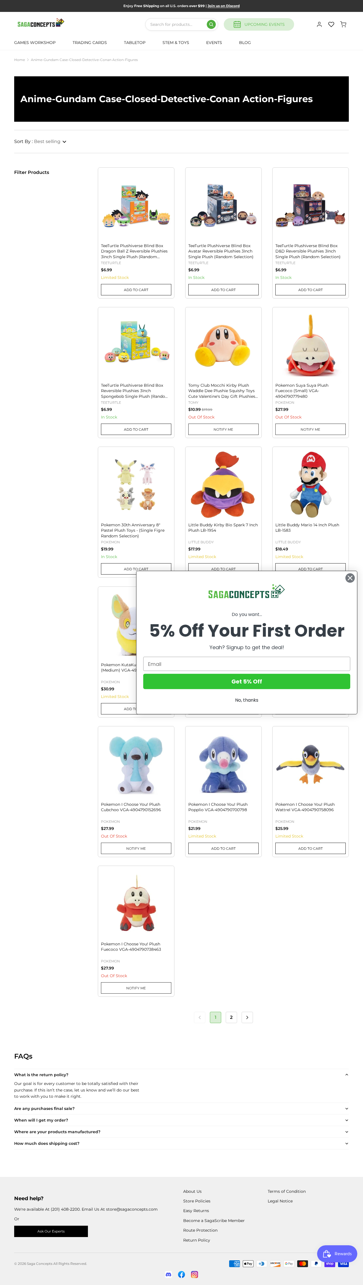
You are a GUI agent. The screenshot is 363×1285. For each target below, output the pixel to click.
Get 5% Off (246, 681)
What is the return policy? (41, 1074)
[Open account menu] (319, 24)
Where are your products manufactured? (57, 1131)
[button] (40, 141)
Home (19, 60)
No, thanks (246, 700)
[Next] (247, 1017)
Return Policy (196, 1240)
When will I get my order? (41, 1120)
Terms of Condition (287, 1191)
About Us (192, 1191)
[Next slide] (166, 194)
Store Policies (196, 1201)
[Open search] (211, 24)
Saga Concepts (39, 1263)
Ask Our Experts (51, 1231)
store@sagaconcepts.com (132, 1209)
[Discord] (168, 1274)
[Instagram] (195, 1274)
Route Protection (200, 1230)
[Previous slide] (105, 194)
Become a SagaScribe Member (214, 1220)
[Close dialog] (350, 578)
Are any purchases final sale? (44, 1108)
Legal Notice (280, 1201)
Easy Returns (196, 1210)
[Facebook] (181, 1274)
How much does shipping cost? (46, 1143)
